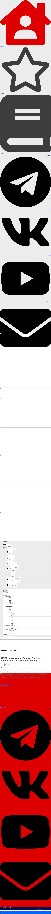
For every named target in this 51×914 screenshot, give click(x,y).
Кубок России (9, 606)
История (1, 153)
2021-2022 (13, 613)
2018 (12, 618)
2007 (10, 604)
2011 (12, 619)
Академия (2, 93)
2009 (12, 621)
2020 (10, 601)
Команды (5, 591)
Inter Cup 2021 (12, 585)
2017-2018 (14, 567)
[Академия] (25, 91)
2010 (12, 620)
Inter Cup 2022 (12, 631)
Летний (10, 615)
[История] (25, 152)
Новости (5, 541)
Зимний (10, 612)
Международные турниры (11, 629)
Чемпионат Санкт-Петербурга (12, 625)
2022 (10, 598)
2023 (10, 597)
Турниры (5, 547)
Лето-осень (11, 626)
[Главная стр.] (25, 44)
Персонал (5, 586)
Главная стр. (2, 46)
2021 (10, 600)
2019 (10, 602)
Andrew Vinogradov (47, 909)
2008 (12, 623)
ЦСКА (7, 592)
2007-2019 (11, 603)
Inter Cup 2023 (12, 630)
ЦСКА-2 (9, 546)
